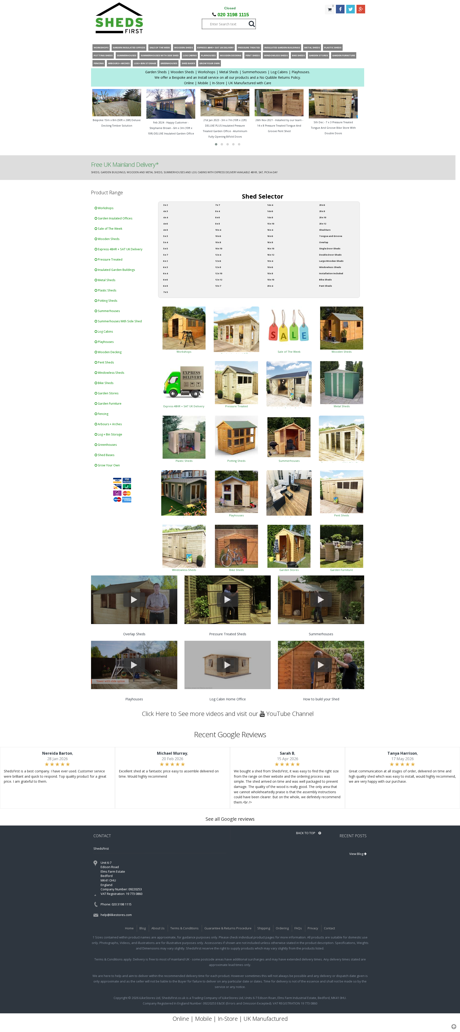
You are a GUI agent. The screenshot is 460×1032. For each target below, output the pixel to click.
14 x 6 (270, 211)
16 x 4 (270, 229)
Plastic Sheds (106, 290)
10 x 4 (218, 229)
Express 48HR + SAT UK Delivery (119, 249)
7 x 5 (165, 292)
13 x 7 (218, 285)
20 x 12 (322, 223)
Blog (142, 928)
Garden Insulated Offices (114, 218)
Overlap (323, 242)
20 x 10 (322, 217)
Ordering (282, 928)
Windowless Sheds (110, 373)
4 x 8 (165, 229)
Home (129, 928)
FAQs (298, 928)
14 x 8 (270, 217)
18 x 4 (270, 260)
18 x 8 (270, 273)
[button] (216, 144)
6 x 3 (165, 267)
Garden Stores (107, 393)
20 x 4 (270, 285)
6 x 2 (165, 260)
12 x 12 (218, 279)
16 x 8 (270, 242)
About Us (158, 928)
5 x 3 (165, 236)
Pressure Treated (109, 259)
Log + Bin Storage (109, 434)
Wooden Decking (109, 352)
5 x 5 (165, 248)
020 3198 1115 (233, 14)
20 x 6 (322, 204)
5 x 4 (165, 242)
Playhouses (105, 342)
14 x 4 (270, 204)
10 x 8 (218, 242)
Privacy (313, 928)
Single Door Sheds (329, 248)
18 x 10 (270, 279)
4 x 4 (165, 217)
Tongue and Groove (330, 236)
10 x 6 (218, 236)
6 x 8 (165, 285)
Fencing (102, 414)
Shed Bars (325, 229)
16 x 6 (270, 236)
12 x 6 (218, 260)
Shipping (263, 928)
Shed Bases (105, 455)
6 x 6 (165, 279)
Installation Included (331, 273)
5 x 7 (165, 254)
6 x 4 (165, 273)
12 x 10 (218, 273)
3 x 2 (165, 204)
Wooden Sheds (108, 239)
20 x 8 (322, 211)
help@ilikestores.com (116, 915)
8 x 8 (217, 223)
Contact (329, 928)
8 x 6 (217, 217)
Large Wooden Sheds (331, 260)
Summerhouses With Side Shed (119, 321)
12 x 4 (218, 254)
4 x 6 (165, 223)
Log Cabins (105, 331)
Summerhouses (108, 311)
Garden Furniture (109, 404)
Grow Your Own (108, 465)
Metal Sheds (106, 280)
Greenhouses (107, 445)
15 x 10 (270, 223)
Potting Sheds (107, 301)
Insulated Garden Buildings (116, 270)
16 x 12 (270, 254)
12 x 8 (218, 267)
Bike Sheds (105, 383)
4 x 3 (165, 211)
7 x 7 (217, 204)
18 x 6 (270, 267)
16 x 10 (270, 248)
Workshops (105, 208)
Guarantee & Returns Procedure (228, 928)
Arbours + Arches (109, 424)
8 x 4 (217, 211)
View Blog (356, 854)
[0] (329, 19)
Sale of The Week (109, 229)
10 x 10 (218, 248)
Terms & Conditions (184, 928)
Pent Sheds (105, 362)
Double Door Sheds (330, 254)
